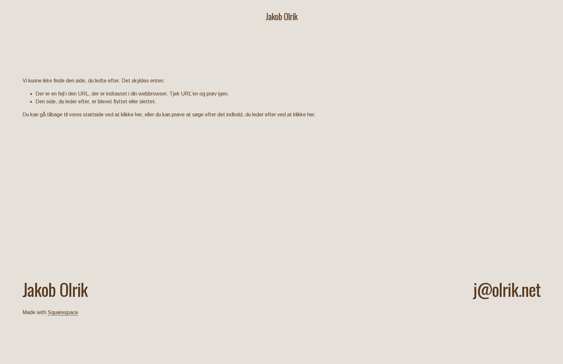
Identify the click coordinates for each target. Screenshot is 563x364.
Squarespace (63, 312)
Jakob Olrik (281, 16)
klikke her (131, 114)
